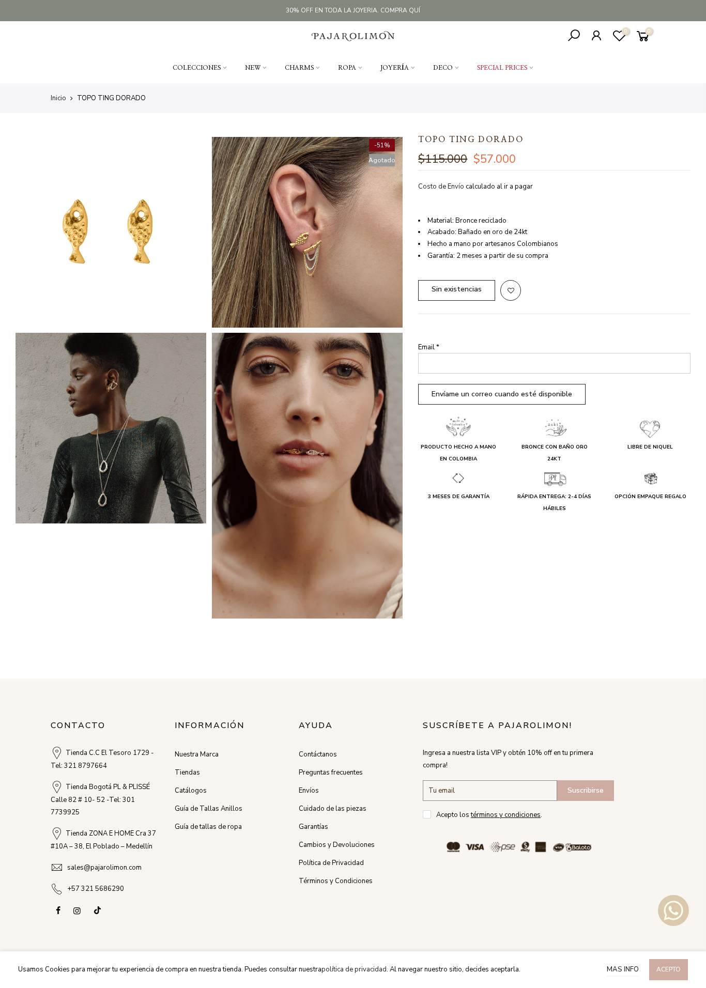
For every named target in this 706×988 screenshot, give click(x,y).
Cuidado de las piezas (332, 808)
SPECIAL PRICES (502, 68)
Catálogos (191, 790)
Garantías (313, 826)
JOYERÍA (394, 68)
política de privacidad (354, 969)
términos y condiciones (506, 815)
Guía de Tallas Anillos (208, 808)
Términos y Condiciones (336, 881)
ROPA (347, 68)
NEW (252, 68)
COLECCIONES (197, 68)
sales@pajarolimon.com (104, 867)
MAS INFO (623, 969)
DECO (443, 68)
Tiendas (187, 772)
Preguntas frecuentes (331, 772)
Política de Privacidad (331, 863)
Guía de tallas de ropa (208, 826)
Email (428, 347)
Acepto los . (489, 815)
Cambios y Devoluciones (337, 845)
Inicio (58, 98)
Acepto (668, 969)
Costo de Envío (441, 186)
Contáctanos (318, 754)
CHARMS (299, 68)
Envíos (309, 790)
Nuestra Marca (197, 754)
